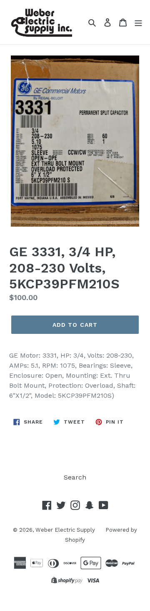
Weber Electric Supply (65, 530)
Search (75, 477)
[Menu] (138, 22)
